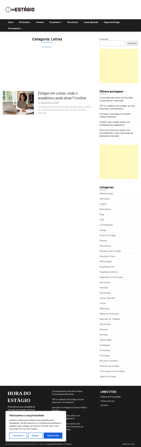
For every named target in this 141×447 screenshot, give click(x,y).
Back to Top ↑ (129, 444)
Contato (104, 405)
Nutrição (104, 334)
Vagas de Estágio (112, 22)
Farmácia (104, 287)
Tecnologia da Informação (112, 371)
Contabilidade (106, 225)
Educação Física (107, 256)
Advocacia (105, 199)
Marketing (104, 308)
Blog (102, 214)
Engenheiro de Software (111, 277)
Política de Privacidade (110, 397)
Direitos (40, 22)
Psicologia (105, 355)
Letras (103, 303)
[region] (36, 426)
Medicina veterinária (109, 313)
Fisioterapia (105, 293)
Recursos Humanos (109, 361)
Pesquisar (104, 39)
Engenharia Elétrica (109, 272)
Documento (54, 22)
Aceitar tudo (53, 435)
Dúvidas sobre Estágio (110, 251)
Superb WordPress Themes (59, 444)
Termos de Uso (107, 401)
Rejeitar (35, 435)
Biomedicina (105, 209)
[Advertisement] (47, 70)
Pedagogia (105, 345)
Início (10, 22)
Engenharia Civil (107, 266)
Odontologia (105, 340)
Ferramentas (14, 28)
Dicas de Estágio (108, 235)
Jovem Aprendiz (90, 22)
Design (103, 230)
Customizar (18, 435)
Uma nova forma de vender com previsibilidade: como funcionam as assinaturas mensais (67, 427)
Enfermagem (106, 261)
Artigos (103, 204)
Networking (105, 324)
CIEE (102, 219)
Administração (106, 193)
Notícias (104, 329)
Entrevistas (72, 22)
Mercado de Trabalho (110, 319)
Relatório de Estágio (109, 366)
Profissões (24, 22)
